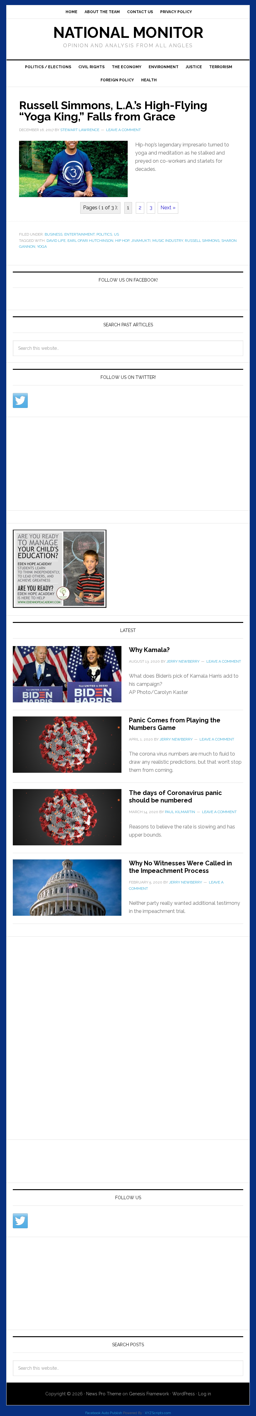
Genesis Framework (149, 1393)
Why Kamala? (149, 650)
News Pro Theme (103, 1393)
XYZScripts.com (158, 1413)
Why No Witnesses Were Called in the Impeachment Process (180, 866)
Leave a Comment (123, 130)
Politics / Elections (48, 67)
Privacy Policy (176, 12)
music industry (167, 240)
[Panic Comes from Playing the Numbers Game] (71, 748)
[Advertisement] (59, 462)
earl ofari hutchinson (90, 240)
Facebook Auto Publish (103, 1413)
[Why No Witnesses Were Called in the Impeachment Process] (71, 891)
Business (53, 234)
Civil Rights (91, 67)
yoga (42, 246)
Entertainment (79, 234)
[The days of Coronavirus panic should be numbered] (71, 821)
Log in (204, 1393)
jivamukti (140, 240)
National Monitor (128, 32)
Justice (194, 67)
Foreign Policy (117, 80)
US (116, 234)
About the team (102, 12)
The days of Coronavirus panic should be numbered (175, 796)
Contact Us (140, 12)
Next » (167, 208)
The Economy (126, 67)
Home (71, 12)
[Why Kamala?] (71, 678)
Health (149, 80)
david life (56, 240)
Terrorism (220, 67)
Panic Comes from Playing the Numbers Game (174, 723)
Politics (104, 234)
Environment (164, 67)
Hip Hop (122, 240)
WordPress (183, 1393)
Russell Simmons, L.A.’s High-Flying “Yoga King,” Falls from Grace (113, 111)
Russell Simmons (202, 240)
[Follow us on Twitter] (20, 400)
